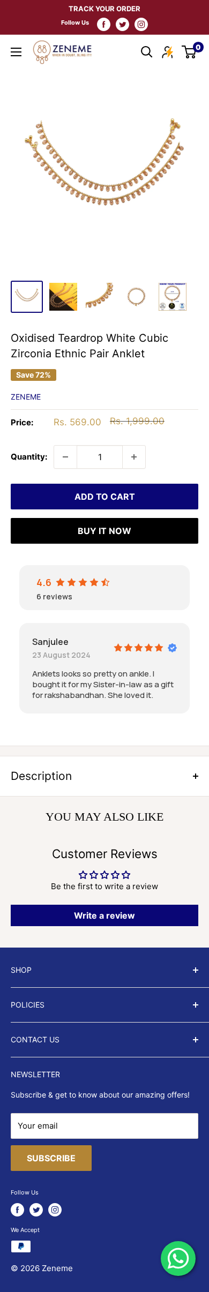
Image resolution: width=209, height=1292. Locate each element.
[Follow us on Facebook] (103, 24)
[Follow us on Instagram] (141, 24)
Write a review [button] (104, 915)
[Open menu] (16, 52)
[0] (189, 52)
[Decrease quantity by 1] (65, 457)
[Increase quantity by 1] (134, 457)
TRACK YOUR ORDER (104, 8)
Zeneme (26, 396)
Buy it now (104, 530)
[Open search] (147, 52)
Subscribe (51, 1158)
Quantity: (29, 457)
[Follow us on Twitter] (122, 24)
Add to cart (104, 496)
